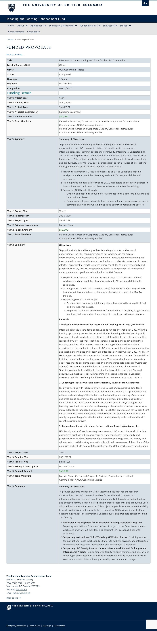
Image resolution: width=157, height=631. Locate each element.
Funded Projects (88, 25)
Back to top (12, 598)
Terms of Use (34, 626)
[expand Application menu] (45, 25)
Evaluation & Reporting (61, 25)
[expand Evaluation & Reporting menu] (76, 25)
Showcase (108, 25)
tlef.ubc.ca (21, 589)
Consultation (33, 32)
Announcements (16, 32)
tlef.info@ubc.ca (21, 593)
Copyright (47, 626)
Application (36, 25)
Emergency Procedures (16, 626)
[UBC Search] (145, 3)
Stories (123, 25)
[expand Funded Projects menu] (99, 25)
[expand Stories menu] (130, 25)
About (20, 25)
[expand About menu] (27, 25)
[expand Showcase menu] (116, 25)
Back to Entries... (15, 54)
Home (11, 25)
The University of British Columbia (13, 7)
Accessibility (59, 626)
